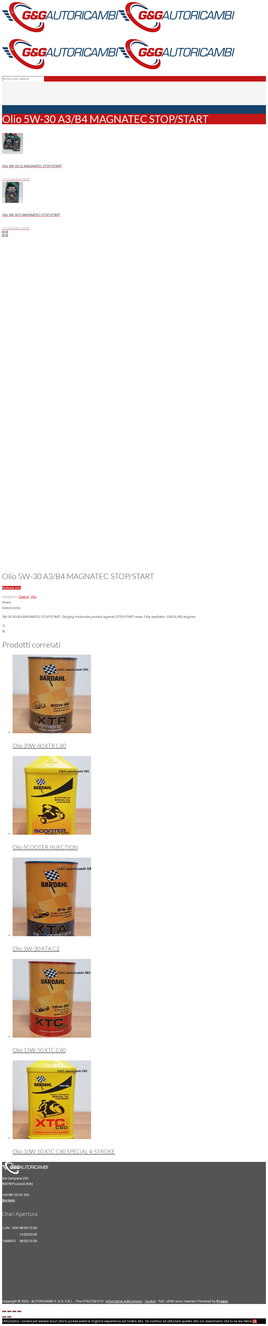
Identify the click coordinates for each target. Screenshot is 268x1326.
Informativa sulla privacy (124, 1301)
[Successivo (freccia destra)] (9, 1317)
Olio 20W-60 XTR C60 (39, 745)
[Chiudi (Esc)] (4, 1311)
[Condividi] (9, 1311)
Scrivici (8, 1200)
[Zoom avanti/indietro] (19, 1311)
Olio (34, 597)
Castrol (23, 597)
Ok (255, 1321)
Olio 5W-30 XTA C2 (36, 948)
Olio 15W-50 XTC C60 (39, 1050)
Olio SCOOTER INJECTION (45, 847)
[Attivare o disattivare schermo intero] (14, 1311)
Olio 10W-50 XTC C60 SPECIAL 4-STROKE (64, 1151)
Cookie (150, 1301)
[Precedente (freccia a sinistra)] (4, 1317)
